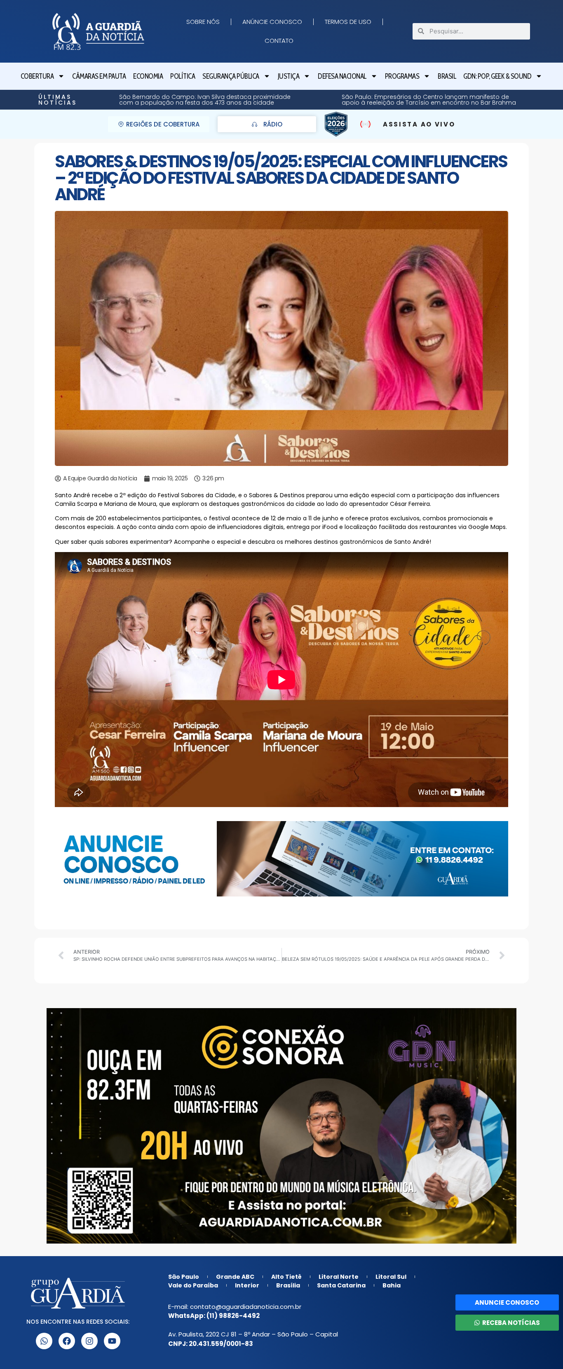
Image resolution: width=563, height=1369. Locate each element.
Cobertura (37, 76)
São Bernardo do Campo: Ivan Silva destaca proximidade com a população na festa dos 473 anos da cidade (445, 100)
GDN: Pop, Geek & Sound (497, 76)
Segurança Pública (230, 76)
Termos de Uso (348, 21)
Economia (148, 76)
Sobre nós (203, 21)
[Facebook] (67, 1341)
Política (182, 76)
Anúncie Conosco (272, 21)
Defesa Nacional (342, 76)
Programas (402, 76)
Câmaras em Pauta (99, 76)
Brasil (447, 76)
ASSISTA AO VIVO (419, 124)
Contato (279, 40)
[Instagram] (89, 1341)
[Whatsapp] (44, 1341)
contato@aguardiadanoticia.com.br (245, 1306)
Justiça (289, 76)
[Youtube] (112, 1341)
